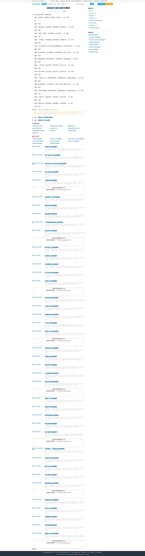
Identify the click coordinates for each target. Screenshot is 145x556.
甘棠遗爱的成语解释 (51, 373)
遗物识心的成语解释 (51, 533)
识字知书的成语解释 (51, 272)
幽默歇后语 (35, 132)
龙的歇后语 (53, 130)
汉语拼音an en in (93, 25)
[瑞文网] (36, 4)
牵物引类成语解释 (51, 281)
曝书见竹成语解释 (51, 466)
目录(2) (91, 10)
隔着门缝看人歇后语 (38, 126)
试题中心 (58, 1)
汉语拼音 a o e (92, 13)
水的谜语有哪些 (72, 130)
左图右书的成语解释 (51, 306)
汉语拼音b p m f (93, 18)
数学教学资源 (104, 1)
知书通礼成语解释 (51, 475)
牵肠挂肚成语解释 (37, 138)
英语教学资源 (97, 1)
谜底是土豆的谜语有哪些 (45, 117)
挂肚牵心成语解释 (51, 231)
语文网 (65, 554)
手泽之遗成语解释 (51, 323)
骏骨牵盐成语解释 (37, 143)
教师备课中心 (79, 1)
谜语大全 (64, 4)
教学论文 (90, 1)
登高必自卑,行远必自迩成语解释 (76, 138)
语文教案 (85, 1)
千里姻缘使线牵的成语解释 (54, 222)
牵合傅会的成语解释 (38, 141)
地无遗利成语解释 (51, 432)
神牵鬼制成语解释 (51, 525)
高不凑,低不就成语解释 (56, 138)
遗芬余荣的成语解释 (51, 298)
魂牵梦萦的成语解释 (51, 483)
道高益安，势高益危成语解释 (54, 449)
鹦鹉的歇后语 (71, 126)
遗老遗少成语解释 (51, 365)
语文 (59, 4)
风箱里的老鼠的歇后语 (73, 128)
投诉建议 (110, 4)
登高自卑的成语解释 (51, 458)
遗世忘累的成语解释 (51, 382)
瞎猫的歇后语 (53, 128)
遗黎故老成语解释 (51, 356)
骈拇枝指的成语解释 (51, 314)
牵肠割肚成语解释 (51, 517)
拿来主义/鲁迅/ (92, 23)
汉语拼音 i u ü (92, 15)
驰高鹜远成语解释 (54, 143)
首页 (55, 4)
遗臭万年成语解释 (51, 398)
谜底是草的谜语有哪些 (38, 130)
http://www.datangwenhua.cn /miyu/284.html (47, 109)
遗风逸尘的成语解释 (51, 348)
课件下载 (68, 1)
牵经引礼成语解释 (51, 508)
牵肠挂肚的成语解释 (51, 500)
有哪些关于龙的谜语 (44, 120)
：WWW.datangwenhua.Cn (63, 189)
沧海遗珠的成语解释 (51, 264)
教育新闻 (63, 1)
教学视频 (73, 1)
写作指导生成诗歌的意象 (95, 20)
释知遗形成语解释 (51, 423)
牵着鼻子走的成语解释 (73, 141)
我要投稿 (102, 4)
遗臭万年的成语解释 (51, 331)
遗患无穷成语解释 (51, 407)
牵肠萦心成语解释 (51, 256)
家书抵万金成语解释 (51, 247)
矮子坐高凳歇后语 (37, 128)
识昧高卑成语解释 (54, 141)
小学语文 (52, 1)
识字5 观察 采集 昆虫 (94, 27)
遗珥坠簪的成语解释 (51, 415)
